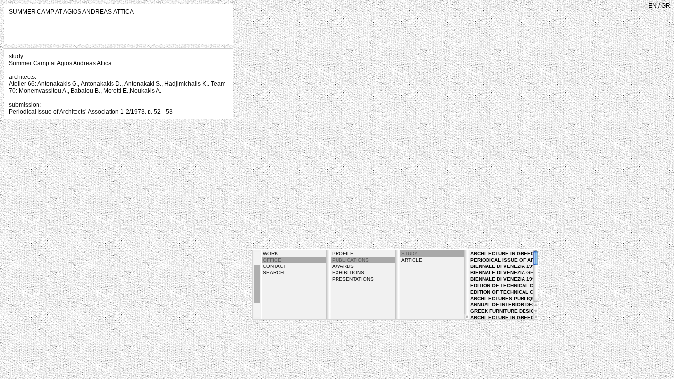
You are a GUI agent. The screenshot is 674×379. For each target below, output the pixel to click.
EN (652, 5)
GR (665, 5)
